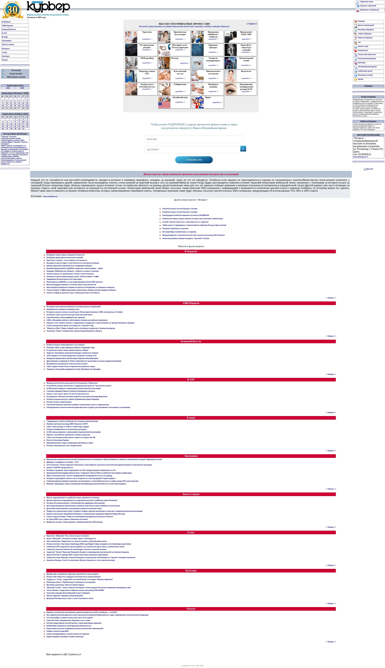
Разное (5, 60)
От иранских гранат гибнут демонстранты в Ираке (67, 350)
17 (7, 105)
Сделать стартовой (368, 6)
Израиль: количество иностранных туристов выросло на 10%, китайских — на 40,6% (82, 612)
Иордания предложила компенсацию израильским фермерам (72, 358)
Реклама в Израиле (366, 30)
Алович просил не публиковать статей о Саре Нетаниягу (70, 274)
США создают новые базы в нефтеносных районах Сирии (71, 366)
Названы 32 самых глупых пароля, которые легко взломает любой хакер (192, 218)
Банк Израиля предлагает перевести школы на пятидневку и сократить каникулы (80, 287)
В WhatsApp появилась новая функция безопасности (69, 626)
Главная (361, 21)
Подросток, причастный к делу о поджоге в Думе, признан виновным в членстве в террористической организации (95, 511)
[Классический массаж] (180, 76)
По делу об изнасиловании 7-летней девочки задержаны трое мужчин (76, 503)
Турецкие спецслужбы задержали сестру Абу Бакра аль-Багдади (73, 369)
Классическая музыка (367, 58)
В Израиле (6, 22)
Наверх (331, 298)
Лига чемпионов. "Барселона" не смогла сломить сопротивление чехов (77, 541)
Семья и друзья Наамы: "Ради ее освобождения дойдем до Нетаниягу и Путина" (80, 516)
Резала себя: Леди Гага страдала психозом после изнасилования (74, 577)
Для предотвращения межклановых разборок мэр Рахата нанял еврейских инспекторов (83, 506)
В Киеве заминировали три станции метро (64, 445)
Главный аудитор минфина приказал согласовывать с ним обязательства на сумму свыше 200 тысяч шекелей (92, 481)
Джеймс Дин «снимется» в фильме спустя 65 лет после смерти (73, 574)
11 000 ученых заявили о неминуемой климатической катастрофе (74, 388)
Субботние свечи (365, 71)
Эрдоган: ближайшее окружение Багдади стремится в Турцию (72, 353)
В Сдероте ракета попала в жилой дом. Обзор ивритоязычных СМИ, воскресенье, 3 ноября (85, 312)
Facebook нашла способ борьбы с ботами (179, 209)
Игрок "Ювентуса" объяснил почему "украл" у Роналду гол (71, 538)
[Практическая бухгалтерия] (180, 37)
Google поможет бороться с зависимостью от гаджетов (185, 222)
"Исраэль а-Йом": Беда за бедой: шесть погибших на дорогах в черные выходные (81, 328)
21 (23, 105)
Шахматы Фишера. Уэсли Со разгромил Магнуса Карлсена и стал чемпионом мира (81, 560)
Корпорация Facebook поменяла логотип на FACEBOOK (185, 215)
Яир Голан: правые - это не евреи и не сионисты (67, 260)
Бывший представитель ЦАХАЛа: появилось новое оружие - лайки (75, 268)
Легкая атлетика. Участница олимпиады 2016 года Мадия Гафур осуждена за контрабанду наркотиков (89, 544)
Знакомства (363, 50)
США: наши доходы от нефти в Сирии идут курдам (68, 426)
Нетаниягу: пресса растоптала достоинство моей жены (69, 315)
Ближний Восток (9, 29)
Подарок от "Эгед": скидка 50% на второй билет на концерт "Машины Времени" (80, 579)
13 (19, 103)
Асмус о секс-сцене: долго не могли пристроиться (68, 394)
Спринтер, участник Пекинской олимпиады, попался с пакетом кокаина (76, 549)
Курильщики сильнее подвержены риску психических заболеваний (75, 628)
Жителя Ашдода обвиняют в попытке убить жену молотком (71, 284)
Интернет (6, 48)
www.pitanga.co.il (360, 157)
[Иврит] (208, 102)
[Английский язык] (180, 100)
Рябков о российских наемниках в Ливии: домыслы (68, 435)
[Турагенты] (147, 37)
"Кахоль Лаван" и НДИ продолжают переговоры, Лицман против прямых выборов (81, 290)
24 (23, 126)
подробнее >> (147, 39)
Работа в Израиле (365, 38)
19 (15, 105)
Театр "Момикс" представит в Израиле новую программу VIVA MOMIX (75, 590)
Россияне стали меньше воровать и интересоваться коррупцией (74, 306)
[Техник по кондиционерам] (213, 63)
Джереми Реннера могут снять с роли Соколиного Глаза (70, 598)
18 (11, 105)
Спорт (4, 52)
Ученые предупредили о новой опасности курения (68, 634)
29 (15, 129)
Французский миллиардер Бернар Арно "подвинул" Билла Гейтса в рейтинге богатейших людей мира (89, 473)
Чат (359, 42)
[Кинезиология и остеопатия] (213, 76)
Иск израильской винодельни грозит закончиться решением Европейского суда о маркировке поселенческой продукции (97, 615)
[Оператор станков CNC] (147, 76)
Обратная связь (366, 2)
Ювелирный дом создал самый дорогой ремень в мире (70, 443)
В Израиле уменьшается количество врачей (65, 257)
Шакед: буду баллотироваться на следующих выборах (69, 266)
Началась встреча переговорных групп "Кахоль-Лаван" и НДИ (73, 276)
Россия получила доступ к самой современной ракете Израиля (73, 399)
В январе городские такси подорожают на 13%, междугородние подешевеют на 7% (81, 470)
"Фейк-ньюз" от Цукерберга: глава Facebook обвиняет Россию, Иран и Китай (194, 225)
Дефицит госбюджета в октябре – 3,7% (63, 462)
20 (19, 105)
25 (27, 126)
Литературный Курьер (367, 67)
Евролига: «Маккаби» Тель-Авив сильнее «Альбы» (68, 536)
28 (11, 129)
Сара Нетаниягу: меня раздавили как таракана (66, 317)
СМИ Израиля (7, 25)
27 (7, 129)
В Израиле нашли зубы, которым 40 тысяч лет (66, 255)
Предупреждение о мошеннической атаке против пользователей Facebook (193, 235)
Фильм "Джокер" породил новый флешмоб (65, 596)
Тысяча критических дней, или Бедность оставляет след (70, 325)
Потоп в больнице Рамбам (58, 440)
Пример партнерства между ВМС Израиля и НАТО (67, 424)
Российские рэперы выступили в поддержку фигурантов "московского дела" (79, 386)
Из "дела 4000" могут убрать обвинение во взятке (67, 519)
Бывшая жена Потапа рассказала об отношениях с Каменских (72, 383)
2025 (8, 88)
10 (7, 103)
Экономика (6, 41)
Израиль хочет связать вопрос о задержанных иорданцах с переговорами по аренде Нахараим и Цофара (90, 323)
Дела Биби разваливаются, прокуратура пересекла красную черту (74, 508)
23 (19, 126)
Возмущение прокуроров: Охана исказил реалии (67, 364)
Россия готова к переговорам (59, 402)
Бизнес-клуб (363, 46)
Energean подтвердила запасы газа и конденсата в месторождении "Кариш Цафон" (81, 478)
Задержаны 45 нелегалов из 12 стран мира (64, 279)
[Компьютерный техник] (246, 63)
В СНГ (4, 33)
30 (19, 129)
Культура (5, 56)
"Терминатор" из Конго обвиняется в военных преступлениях (72, 421)
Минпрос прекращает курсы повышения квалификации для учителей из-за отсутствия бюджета (86, 484)
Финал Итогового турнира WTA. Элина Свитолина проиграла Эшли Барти (77, 555)
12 (15, 103)
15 (27, 103)
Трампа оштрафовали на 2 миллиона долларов (66, 429)
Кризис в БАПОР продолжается (60, 467)
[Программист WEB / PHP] (246, 37)
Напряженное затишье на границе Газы (63, 309)
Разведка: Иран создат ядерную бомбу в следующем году (70, 347)
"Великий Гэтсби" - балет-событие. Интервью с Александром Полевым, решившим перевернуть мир (89, 587)
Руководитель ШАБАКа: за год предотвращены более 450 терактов (75, 282)
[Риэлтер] (175, 63)
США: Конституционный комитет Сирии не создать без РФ (71, 437)
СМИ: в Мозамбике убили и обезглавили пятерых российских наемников (77, 320)
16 (3, 105)
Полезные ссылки (365, 75)
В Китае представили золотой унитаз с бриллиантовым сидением (74, 623)
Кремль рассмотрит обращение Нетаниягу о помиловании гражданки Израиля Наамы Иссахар (86, 514)
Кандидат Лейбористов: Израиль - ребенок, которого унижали (73, 271)
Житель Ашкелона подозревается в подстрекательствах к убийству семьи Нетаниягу (82, 500)
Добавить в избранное (369, 10)
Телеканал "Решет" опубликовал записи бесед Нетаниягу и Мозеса (74, 331)
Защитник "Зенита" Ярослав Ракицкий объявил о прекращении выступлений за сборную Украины (88, 552)
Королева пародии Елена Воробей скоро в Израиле (68, 593)
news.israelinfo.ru (50, 196)
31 (23, 129)
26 (3, 129)
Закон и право (8, 44)
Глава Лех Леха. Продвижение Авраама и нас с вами (68, 620)
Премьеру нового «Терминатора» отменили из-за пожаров (71, 582)
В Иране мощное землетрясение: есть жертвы (66, 345)
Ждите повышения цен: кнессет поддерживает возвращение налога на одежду (79, 476)
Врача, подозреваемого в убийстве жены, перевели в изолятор (73, 497)
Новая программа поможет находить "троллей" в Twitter (185, 238)
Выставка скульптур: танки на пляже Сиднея (65, 585)
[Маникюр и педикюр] (213, 89)
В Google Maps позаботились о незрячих (179, 232)
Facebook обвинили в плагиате (175, 228)
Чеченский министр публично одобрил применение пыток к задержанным (78, 405)
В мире (5, 37)
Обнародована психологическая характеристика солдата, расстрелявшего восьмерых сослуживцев (88, 407)
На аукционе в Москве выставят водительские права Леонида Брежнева (77, 396)
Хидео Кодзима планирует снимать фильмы (65, 636)
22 (27, 105)
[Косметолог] (246, 76)
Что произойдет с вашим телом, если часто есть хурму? (70, 618)
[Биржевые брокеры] (213, 50)
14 (23, 103)
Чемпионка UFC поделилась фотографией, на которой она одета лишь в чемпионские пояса (85, 547)
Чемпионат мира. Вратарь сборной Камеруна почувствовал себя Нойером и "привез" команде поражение (91, 557)
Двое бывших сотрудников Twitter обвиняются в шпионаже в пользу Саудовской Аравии (84, 361)
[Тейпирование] (180, 89)
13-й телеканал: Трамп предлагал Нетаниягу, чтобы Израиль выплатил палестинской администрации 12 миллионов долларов (99, 465)
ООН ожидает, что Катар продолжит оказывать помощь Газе (72, 355)
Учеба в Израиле (365, 34)
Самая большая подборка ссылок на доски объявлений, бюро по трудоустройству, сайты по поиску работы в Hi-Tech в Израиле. (367, 126)
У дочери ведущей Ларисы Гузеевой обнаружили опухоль (71, 391)
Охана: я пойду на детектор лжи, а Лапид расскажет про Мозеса (73, 293)
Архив (360, 79)
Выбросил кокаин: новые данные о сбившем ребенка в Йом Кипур (75, 522)
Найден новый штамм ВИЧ (58, 631)
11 (11, 103)
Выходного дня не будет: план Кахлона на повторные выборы (73, 263)
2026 (22, 88)
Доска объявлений (366, 25)
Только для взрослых (367, 54)
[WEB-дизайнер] (147, 61)
